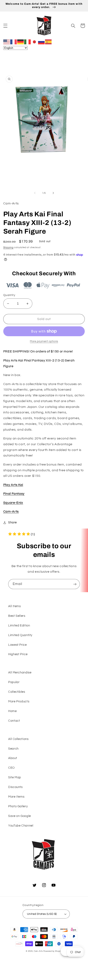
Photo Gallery (18, 806)
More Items (16, 796)
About (12, 758)
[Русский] (41, 41)
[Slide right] (53, 192)
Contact (14, 720)
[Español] (48, 41)
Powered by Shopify (52, 951)
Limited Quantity (20, 635)
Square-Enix (13, 502)
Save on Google (19, 816)
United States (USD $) (42, 914)
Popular (13, 682)
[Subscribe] (75, 584)
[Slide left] (34, 192)
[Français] (13, 41)
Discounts (15, 787)
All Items (14, 606)
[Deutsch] (20, 41)
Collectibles (16, 691)
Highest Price (17, 654)
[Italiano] (27, 41)
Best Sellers (16, 615)
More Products (18, 701)
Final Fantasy (14, 493)
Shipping (8, 247)
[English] (6, 41)
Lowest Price (17, 644)
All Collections (18, 739)
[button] (5, 25)
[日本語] (34, 41)
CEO (11, 767)
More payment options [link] (44, 341)
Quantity (9, 295)
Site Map (14, 777)
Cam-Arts (11, 511)
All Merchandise (19, 672)
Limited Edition (19, 625)
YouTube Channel (20, 825)
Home (12, 711)
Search (13, 748)
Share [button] (12, 522)
